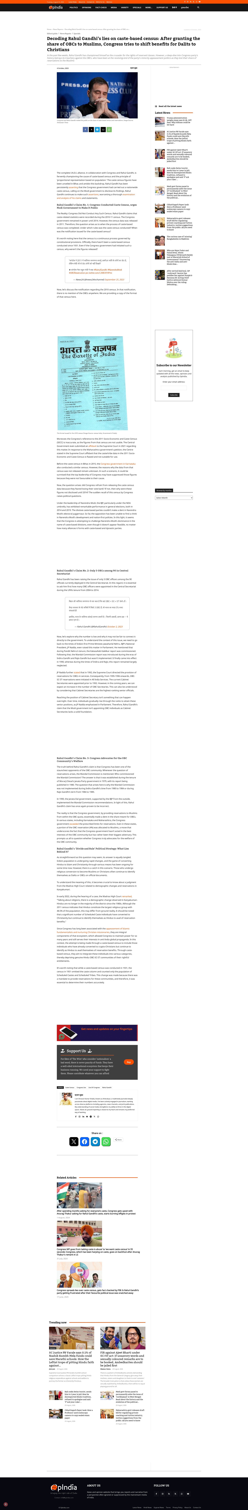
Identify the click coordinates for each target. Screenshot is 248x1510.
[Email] (103, 129)
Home (49, 29)
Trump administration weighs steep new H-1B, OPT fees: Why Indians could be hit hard (179, 121)
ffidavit (93, 446)
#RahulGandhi (100, 270)
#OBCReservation (77, 273)
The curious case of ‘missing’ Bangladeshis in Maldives (179, 238)
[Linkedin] (83, 1116)
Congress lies (81, 1087)
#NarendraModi (115, 270)
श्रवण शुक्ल (133, 68)
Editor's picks (52, 33)
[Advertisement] (97, 735)
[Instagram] (187, 1)
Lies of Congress (94, 1087)
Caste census (69, 1087)
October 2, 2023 (114, 626)
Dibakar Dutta (105, 1369)
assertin (73, 187)
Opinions (52, 1348)
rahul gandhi (106, 1087)
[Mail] (87, 1116)
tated (77, 672)
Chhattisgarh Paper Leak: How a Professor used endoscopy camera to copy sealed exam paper (79, 1414)
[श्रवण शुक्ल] (66, 1105)
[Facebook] (184, 1)
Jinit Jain (52, 1369)
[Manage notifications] (6, 1504)
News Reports (58, 29)
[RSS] (190, 1)
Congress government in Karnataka (118, 463)
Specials (77, 33)
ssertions (94, 194)
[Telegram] (97, 129)
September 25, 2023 (114, 279)
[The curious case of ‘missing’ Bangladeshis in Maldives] (160, 241)
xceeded (75, 823)
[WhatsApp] (196, 1)
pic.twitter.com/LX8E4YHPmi (99, 273)
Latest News (162, 112)
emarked (127, 896)
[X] (193, 1)
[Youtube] (199, 1)
